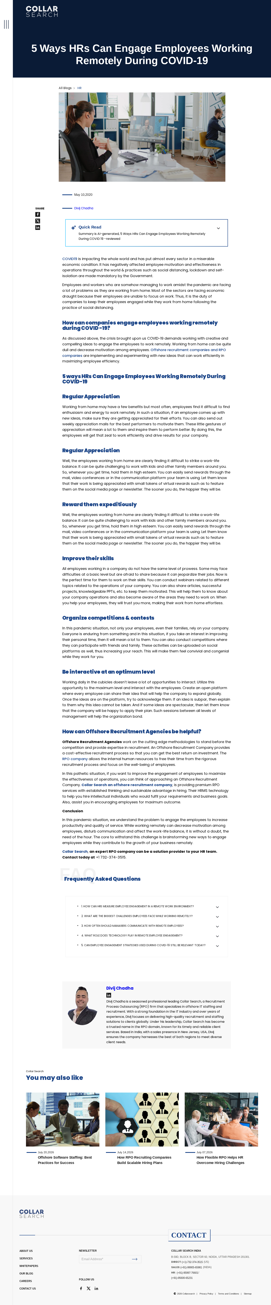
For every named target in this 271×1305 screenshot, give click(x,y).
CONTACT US (27, 1288)
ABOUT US (26, 1250)
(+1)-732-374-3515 (192, 1262)
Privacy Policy (206, 1294)
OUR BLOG (26, 1273)
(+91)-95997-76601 (187, 1272)
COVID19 (69, 258)
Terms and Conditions (228, 1294)
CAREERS (25, 1281)
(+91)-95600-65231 (182, 1277)
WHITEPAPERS (28, 1266)
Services (26, 1258)
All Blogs (65, 88)
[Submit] (135, 1259)
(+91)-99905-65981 (191, 1267)
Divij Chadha (83, 208)
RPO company (75, 758)
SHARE (39, 208)
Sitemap (248, 1294)
